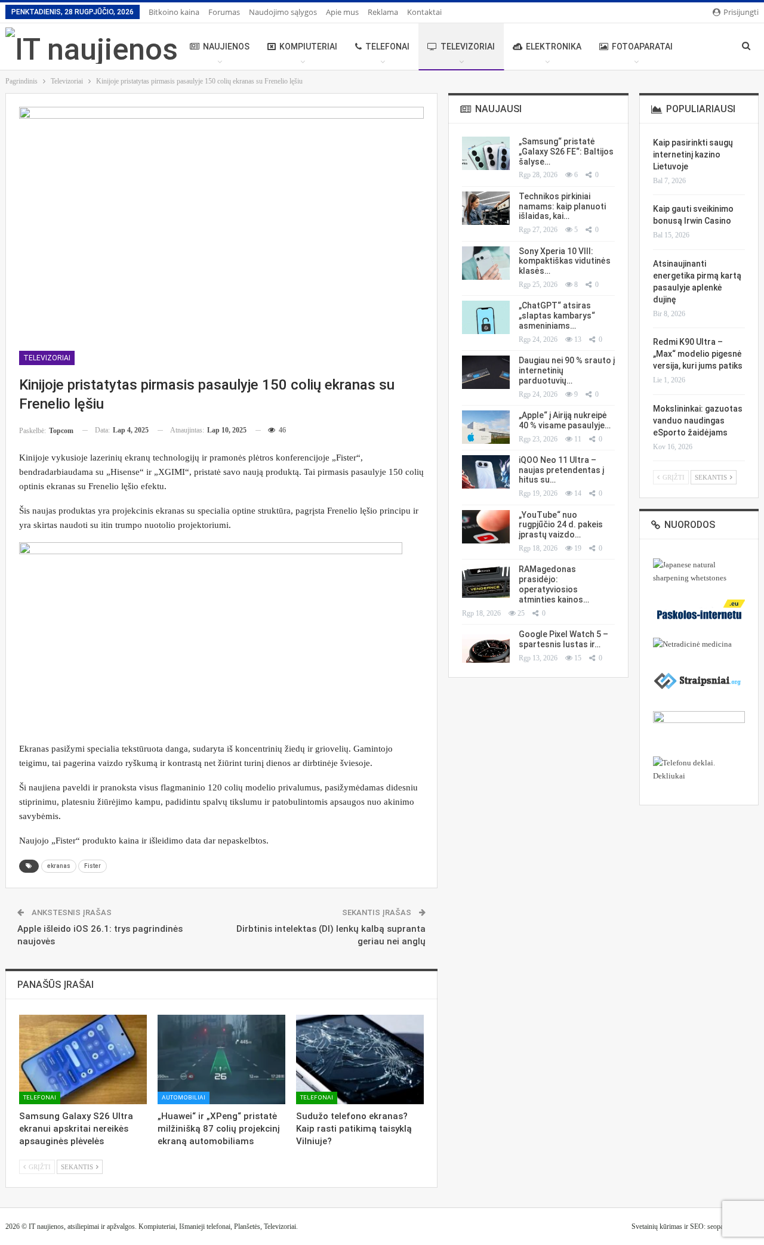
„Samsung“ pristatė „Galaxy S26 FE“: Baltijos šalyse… (566, 151)
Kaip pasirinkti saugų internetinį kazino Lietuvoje (693, 154)
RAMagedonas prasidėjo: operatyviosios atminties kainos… (554, 584)
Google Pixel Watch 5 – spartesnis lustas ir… (563, 639)
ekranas (58, 866)
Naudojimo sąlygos (283, 12)
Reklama (383, 12)
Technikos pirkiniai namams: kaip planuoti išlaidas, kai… (562, 206)
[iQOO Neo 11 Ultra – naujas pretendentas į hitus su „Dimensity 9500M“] (486, 472)
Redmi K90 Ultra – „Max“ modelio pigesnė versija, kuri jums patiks (698, 353)
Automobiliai (183, 1097)
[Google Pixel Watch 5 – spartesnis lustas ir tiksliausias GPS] (486, 646)
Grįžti (39, 1166)
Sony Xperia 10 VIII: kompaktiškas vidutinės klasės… (565, 261)
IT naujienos (46, 1226)
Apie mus (342, 12)
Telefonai (387, 46)
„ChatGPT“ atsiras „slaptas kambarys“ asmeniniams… (557, 315)
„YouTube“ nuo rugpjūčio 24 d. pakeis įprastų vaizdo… (561, 525)
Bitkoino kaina (174, 12)
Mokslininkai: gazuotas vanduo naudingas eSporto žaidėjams (698, 420)
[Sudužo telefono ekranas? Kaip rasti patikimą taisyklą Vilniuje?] (360, 1059)
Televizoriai (467, 46)
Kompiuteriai (308, 46)
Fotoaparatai (642, 46)
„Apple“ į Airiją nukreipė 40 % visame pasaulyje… (565, 420)
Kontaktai (424, 12)
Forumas (224, 12)
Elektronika (553, 46)
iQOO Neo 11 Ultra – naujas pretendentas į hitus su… (561, 470)
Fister (92, 866)
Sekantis (78, 1166)
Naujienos (226, 46)
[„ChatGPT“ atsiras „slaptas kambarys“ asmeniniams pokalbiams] (486, 317)
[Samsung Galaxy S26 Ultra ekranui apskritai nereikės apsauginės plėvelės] (83, 1059)
